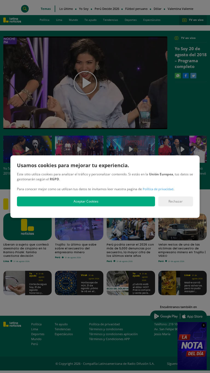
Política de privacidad (158, 189)
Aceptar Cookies (86, 201)
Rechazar (175, 201)
